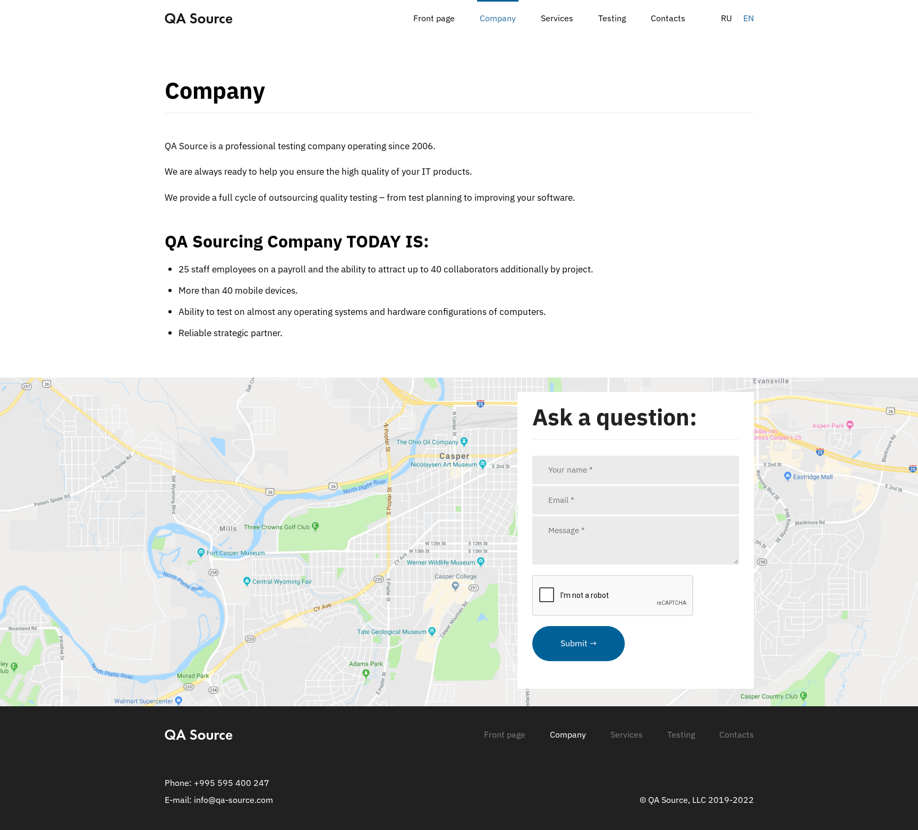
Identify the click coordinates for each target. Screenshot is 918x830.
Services (557, 18)
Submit (574, 643)
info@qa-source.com (233, 799)
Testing (612, 18)
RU (726, 18)
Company (498, 18)
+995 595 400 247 (231, 782)
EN (748, 18)
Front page (434, 18)
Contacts (668, 18)
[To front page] (199, 18)
